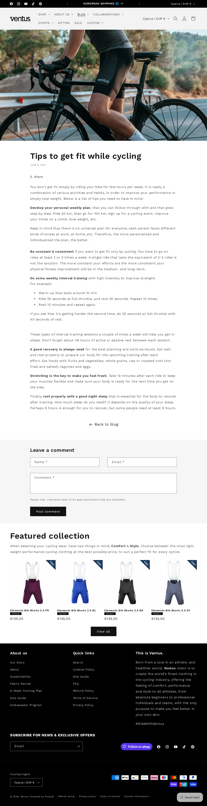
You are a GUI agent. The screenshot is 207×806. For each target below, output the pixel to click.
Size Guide (18, 698)
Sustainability (20, 676)
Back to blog (106, 424)
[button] (44, 14)
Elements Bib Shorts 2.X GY (170, 610)
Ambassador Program (26, 705)
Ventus (25, 796)
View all (103, 631)
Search (78, 662)
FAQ (76, 683)
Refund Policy (83, 690)
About (14, 669)
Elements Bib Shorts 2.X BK (124, 610)
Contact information (136, 796)
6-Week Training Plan (26, 690)
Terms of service (110, 796)
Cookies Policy (83, 669)
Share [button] (38, 176)
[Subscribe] (78, 746)
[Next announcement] (139, 4)
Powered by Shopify (42, 796)
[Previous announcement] (67, 4)
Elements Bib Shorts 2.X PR (29, 610)
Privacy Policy (83, 705)
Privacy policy (87, 796)
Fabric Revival (20, 683)
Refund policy (66, 796)
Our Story (17, 662)
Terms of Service (85, 698)
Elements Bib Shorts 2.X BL (76, 610)
